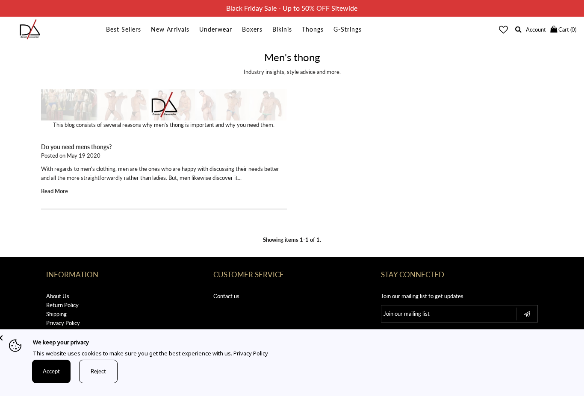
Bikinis (282, 29)
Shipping (56, 314)
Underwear (215, 29)
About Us (57, 296)
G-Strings (347, 29)
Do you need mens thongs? (76, 146)
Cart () (566, 29)
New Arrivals (170, 29)
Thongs (313, 29)
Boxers (252, 29)
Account (536, 29)
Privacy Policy (63, 323)
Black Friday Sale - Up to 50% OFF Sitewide (291, 8)
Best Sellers (123, 29)
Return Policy (62, 305)
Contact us (226, 296)
